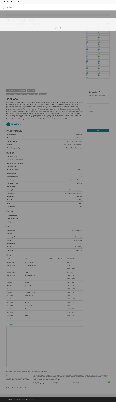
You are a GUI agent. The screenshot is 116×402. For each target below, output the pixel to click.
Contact (80, 7)
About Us (71, 7)
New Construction (57, 7)
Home (34, 7)
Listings (42, 7)
